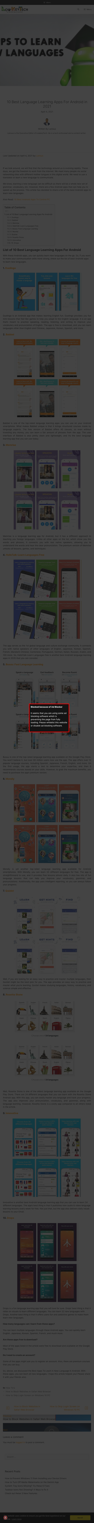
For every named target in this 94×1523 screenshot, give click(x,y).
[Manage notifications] (5, 1518)
